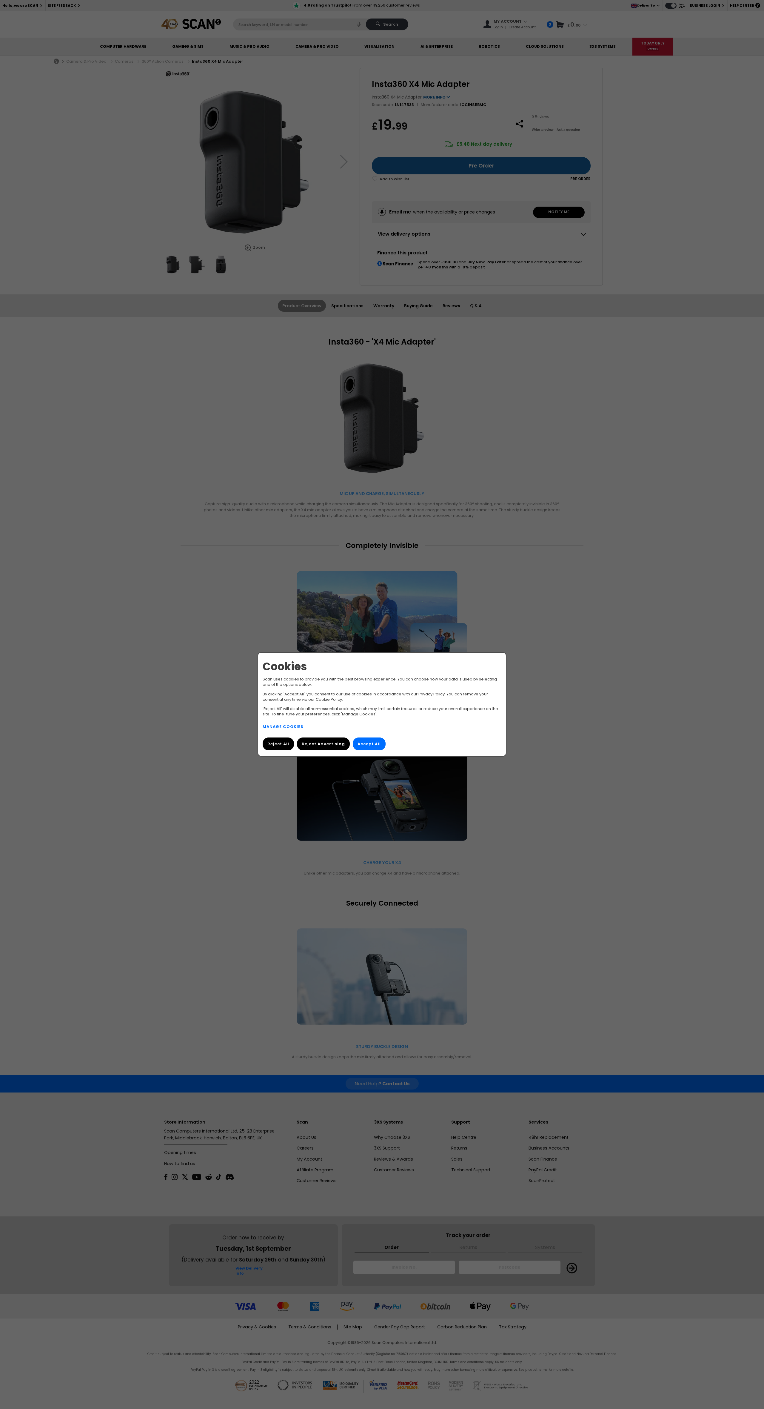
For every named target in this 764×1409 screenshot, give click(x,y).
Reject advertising (323, 744)
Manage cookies (283, 727)
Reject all (278, 744)
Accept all (369, 744)
